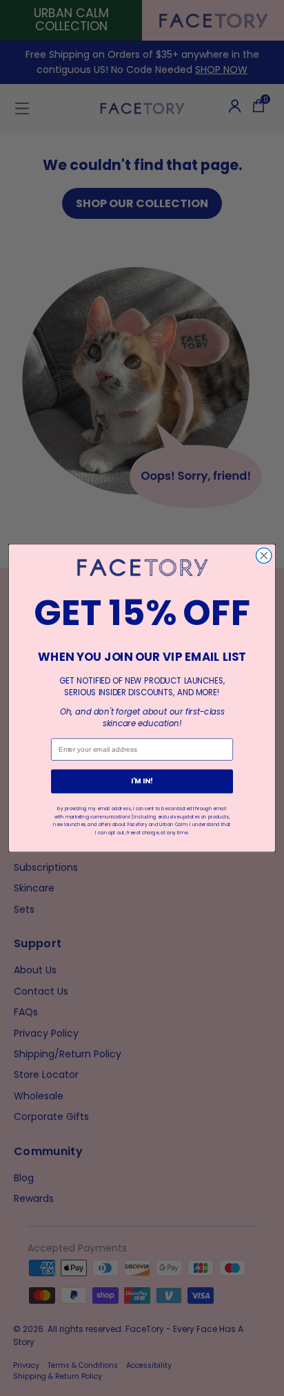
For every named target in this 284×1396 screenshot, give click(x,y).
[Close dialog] (264, 556)
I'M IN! (142, 781)
